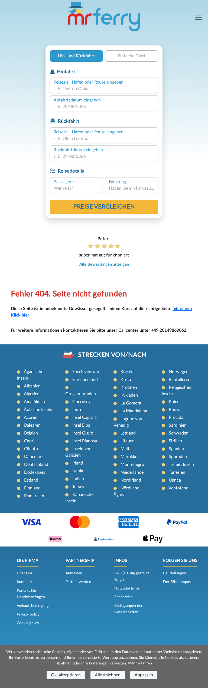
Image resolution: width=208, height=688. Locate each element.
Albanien (32, 386)
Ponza (174, 409)
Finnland (32, 488)
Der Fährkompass (177, 582)
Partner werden (78, 582)
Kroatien (129, 387)
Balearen (32, 425)
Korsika (128, 372)
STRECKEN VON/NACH (112, 355)
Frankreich (34, 496)
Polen (174, 402)
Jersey (78, 487)
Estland (31, 480)
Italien (78, 479)
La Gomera (131, 403)
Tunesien (177, 472)
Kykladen (129, 395)
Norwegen (178, 372)
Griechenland (85, 379)
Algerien (32, 394)
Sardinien (178, 425)
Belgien (31, 433)
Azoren (30, 417)
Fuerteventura (85, 372)
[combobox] (104, 88)
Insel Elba (81, 425)
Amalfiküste (35, 402)
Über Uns (24, 573)
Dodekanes (34, 472)
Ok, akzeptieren (66, 675)
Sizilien (175, 441)
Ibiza (76, 409)
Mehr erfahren (140, 663)
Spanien (176, 449)
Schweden (178, 433)
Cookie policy (28, 623)
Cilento (31, 449)
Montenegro (132, 464)
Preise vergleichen (104, 207)
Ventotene (178, 488)
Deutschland (36, 464)
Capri (29, 441)
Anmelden (74, 573)
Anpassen (144, 675)
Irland (77, 463)
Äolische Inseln (38, 409)
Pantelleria (179, 379)
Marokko (129, 457)
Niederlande (132, 472)
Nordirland (131, 480)
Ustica (175, 480)
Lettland (128, 433)
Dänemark (34, 457)
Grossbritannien (80, 394)
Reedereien (123, 597)
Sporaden (178, 457)
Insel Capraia (84, 417)
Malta (126, 449)
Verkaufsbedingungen (35, 606)
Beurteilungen (174, 573)
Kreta (126, 379)
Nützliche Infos (126, 588)
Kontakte (24, 582)
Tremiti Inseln (181, 464)
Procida (176, 417)
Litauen (128, 441)
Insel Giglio (82, 433)
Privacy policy (28, 614)
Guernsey (81, 402)
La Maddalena (134, 411)
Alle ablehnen (108, 675)
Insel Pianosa (84, 441)
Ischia (77, 471)
